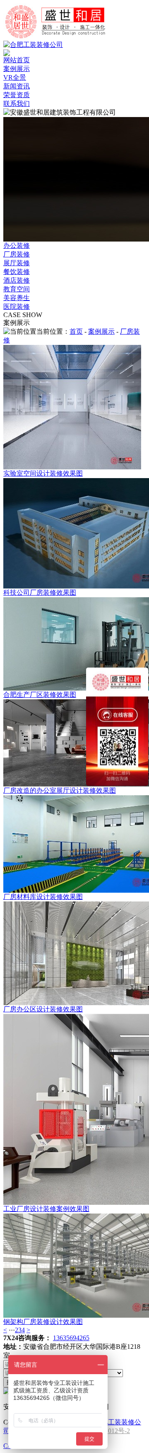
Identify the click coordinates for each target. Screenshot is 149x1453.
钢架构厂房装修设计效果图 (43, 1321)
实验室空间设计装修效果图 (43, 473)
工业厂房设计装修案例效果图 (46, 1208)
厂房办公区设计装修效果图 (43, 1009)
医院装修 (16, 306)
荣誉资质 (16, 94)
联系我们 (16, 103)
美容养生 (16, 297)
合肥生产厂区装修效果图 (39, 694)
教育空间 (16, 289)
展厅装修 (16, 262)
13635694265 (71, 1337)
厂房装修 (16, 254)
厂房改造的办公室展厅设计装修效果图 (59, 790)
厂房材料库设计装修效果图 (43, 896)
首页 (76, 331)
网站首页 (16, 59)
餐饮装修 (16, 271)
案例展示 (16, 68)
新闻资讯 (16, 86)
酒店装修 (16, 280)
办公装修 (16, 245)
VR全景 (14, 77)
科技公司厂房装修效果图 (39, 592)
